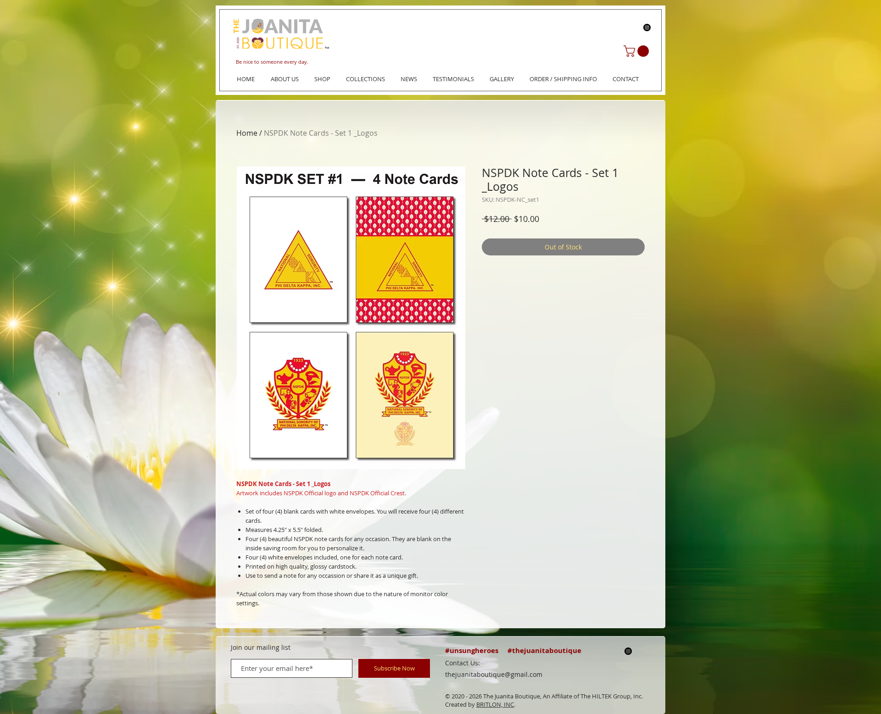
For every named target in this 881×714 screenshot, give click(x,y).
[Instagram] (647, 27)
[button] (638, 51)
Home (246, 133)
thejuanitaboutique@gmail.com (493, 674)
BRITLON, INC (495, 704)
